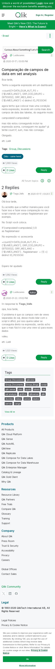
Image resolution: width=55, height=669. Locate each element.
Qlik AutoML (7, 443)
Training (5, 518)
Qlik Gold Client (9, 476)
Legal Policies (8, 620)
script (44, 384)
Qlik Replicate (8, 453)
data (20, 389)
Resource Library (10, 494)
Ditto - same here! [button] (12, 156)
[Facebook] (16, 593)
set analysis (11, 394)
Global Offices (9, 569)
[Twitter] (3, 593)
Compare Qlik (8, 508)
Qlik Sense (7, 438)
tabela (37, 389)
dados (36, 399)
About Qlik (6, 536)
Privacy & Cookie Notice (14, 625)
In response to (17, 303)
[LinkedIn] (10, 593)
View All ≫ (10, 412)
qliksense (34, 394)
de (44, 389)
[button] (52, 55)
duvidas (9, 399)
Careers (5, 560)
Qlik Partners (8, 499)
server (8, 403)
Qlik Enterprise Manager (14, 467)
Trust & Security (9, 545)
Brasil (6, 35)
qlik (43, 394)
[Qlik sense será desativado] (49, 180)
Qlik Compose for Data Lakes (17, 457)
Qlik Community (11, 586)
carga (17, 403)
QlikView (6, 448)
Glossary (6, 513)
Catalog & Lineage (11, 472)
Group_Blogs (32, 384)
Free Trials (6, 504)
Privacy (5, 555)
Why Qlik (6, 481)
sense (27, 399)
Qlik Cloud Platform (11, 434)
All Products (7, 429)
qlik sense (10, 389)
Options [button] (50, 36)
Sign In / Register (45, 15)
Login (40, 3)
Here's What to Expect (32, 26)
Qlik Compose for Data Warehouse (20, 462)
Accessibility (7, 550)
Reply (44, 169)
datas (18, 399)
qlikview (30, 380)
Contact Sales (9, 573)
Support (5, 523)
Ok (27, 659)
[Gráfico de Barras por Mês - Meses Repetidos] (44, 180)
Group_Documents (14, 384)
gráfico (23, 394)
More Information (27, 665)
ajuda (28, 389)
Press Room (7, 541)
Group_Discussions (20, 148)
